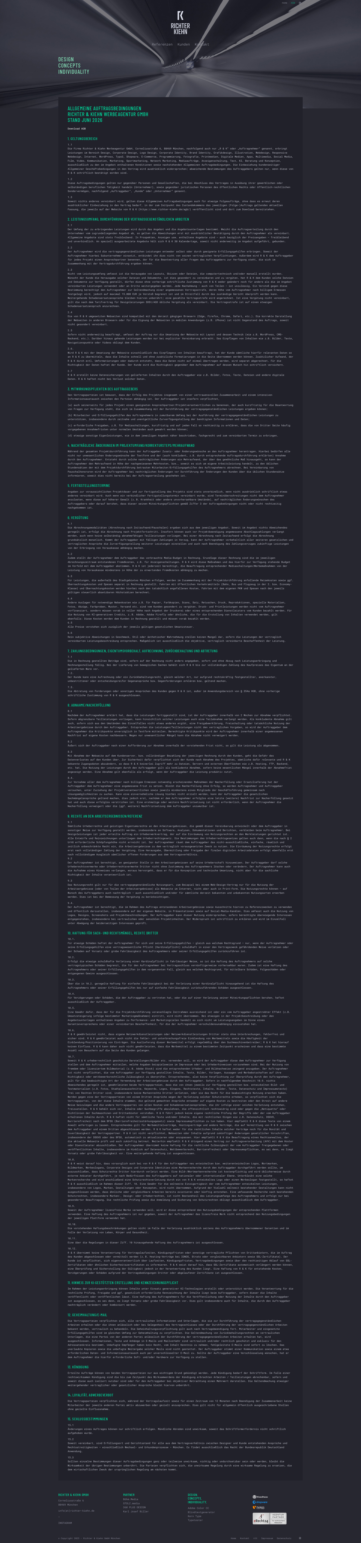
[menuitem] (284, 3)
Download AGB (77, 128)
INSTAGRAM (65, 1523)
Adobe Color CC (198, 1508)
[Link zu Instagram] (300, 3)
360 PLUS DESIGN (134, 1507)
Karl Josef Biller (136, 1511)
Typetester (195, 1520)
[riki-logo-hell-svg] (180, 23)
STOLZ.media (131, 1503)
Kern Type (194, 1516)
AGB (293, 2)
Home (284, 2)
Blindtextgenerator (201, 1512)
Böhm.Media (130, 1499)
